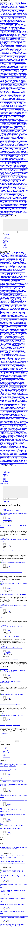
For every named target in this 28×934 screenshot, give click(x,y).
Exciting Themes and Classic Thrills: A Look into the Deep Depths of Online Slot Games (14, 155)
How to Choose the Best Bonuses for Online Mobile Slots (13, 203)
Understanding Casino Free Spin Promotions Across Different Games (11, 25)
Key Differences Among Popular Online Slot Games (13, 83)
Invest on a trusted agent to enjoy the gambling (10, 704)
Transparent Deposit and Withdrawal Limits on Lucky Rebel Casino (12, 133)
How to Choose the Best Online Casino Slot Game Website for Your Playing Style (13, 184)
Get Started (6, 234)
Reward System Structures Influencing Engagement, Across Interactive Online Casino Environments (13, 74)
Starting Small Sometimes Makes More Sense (12, 11)
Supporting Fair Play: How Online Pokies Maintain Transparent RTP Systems (13, 82)
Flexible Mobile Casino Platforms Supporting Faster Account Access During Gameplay (11, 44)
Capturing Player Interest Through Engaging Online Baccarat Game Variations (13, 38)
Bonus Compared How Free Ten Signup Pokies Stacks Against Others (13, 92)
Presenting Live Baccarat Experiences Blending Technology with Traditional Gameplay (12, 30)
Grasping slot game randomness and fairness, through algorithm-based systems (13, 68)
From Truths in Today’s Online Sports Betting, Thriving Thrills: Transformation (13, 171)
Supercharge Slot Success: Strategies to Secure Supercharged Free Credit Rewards (12, 146)
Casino (5, 237)
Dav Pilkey (8, 518)
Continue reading (4, 538)
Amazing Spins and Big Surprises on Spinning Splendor (14, 153)
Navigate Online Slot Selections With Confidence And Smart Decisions (13, 27)
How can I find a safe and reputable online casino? (11, 572)
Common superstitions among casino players (10, 725)
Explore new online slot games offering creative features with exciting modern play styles (13, 116)
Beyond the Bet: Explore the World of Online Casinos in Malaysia (14, 162)
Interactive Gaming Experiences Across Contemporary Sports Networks (13, 32)
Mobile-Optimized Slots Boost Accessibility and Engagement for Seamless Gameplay (12, 126)
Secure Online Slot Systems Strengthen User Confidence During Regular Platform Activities (13, 5)
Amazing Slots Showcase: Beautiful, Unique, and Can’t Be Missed (14, 148)
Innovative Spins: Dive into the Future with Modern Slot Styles (13, 550)
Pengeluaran (6, 653)
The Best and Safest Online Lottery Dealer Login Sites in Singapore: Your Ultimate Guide (12, 180)
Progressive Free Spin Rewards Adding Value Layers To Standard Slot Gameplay (13, 102)
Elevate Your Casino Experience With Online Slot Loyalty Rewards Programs (13, 132)
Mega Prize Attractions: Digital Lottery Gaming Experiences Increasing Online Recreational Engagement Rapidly (13, 51)
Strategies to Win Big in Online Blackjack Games (13, 210)
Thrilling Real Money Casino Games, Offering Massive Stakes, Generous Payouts (13, 107)
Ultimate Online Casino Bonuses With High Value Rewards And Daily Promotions (13, 95)
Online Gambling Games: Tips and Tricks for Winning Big (13, 200)
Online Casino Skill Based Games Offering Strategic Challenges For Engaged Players (13, 65)
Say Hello (5, 247)
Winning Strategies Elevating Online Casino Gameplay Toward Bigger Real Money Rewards (13, 114)
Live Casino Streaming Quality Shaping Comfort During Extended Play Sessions (12, 90)
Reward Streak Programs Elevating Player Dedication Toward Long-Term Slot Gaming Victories (13, 139)
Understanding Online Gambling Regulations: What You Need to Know (13, 206)
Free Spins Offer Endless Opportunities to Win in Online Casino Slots (14, 186)
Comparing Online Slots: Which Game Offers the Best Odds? (14, 172)
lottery (4, 245)
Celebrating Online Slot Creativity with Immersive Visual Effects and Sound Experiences (13, 17)
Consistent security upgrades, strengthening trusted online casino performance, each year (13, 119)
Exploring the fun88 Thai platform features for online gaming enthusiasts (13, 54)
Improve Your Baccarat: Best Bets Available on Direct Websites (12, 189)
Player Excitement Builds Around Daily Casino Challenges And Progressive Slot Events (13, 129)
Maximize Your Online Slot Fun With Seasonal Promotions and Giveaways (14, 169)
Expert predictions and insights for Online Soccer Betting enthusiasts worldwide (13, 72)
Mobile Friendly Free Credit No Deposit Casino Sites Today (13, 76)
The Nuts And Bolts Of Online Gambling (9, 659)
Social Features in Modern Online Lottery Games (14, 85)
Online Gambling (7, 520)
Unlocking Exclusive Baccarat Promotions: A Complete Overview (10, 195)
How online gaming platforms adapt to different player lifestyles (12, 100)
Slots (4, 244)
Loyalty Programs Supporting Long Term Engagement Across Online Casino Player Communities (12, 62)
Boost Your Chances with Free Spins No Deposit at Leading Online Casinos (13, 209)
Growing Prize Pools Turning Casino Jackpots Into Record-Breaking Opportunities (14, 160)
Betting (5, 240)
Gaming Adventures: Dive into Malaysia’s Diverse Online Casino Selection (12, 167)
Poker (4, 243)
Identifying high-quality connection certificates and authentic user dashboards (12, 20)
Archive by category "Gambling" (11, 510)
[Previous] (0, 837)
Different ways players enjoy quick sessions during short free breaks (14, 60)
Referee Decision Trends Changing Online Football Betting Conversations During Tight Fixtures (13, 48)
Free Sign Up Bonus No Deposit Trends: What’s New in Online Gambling (12, 98)
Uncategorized (6, 757)
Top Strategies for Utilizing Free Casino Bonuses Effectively (12, 193)
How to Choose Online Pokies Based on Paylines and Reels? (13, 124)
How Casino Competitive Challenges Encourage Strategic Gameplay (12, 9)
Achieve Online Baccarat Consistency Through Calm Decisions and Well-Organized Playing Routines (13, 13)
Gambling (5, 241)
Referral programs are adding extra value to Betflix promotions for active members (13, 69)
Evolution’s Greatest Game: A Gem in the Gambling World (13, 594)
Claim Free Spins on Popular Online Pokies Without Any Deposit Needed (13, 143)
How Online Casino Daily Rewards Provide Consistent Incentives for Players (13, 56)
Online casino (6, 238)
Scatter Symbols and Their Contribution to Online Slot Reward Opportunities (13, 35)
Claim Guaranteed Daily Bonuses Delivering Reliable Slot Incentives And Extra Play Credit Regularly (13, 165)
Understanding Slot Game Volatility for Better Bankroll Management (13, 152)
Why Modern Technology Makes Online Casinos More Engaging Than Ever (13, 197)
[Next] (2, 837)
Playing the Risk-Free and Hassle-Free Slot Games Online (12, 617)
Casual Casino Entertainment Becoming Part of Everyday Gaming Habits (13, 46)
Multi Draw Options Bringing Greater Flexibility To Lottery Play (14, 33)
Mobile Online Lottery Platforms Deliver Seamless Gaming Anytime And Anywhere (14, 136)
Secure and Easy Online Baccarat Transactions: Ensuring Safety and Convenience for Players (13, 212)
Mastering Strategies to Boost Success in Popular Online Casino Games (13, 140)
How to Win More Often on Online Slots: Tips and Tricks (13, 202)
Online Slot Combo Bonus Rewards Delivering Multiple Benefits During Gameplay (12, 23)
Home (4, 509)
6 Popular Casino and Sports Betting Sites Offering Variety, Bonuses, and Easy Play (13, 3)
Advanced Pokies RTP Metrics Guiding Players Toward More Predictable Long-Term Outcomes (12, 109)
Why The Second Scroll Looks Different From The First (13, 15)
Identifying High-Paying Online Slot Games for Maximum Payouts (14, 191)
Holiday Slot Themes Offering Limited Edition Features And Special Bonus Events (12, 158)
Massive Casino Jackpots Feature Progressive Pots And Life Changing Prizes (12, 87)
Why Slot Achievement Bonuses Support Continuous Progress (13, 8)
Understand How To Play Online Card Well (9, 636)
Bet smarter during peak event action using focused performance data (13, 122)
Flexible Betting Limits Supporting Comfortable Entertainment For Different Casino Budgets (13, 41)
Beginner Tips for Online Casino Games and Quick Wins (12, 93)
